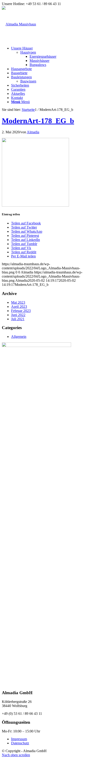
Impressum (19, 739)
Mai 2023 (18, 302)
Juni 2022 (18, 315)
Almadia (33, 132)
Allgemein (18, 337)
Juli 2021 (17, 319)
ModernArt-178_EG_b (38, 121)
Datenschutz (20, 743)
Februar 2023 (21, 311)
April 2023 (19, 307)
